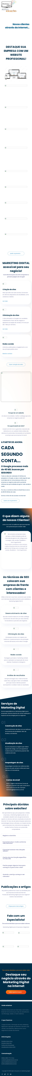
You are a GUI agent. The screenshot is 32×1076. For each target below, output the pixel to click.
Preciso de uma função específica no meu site (14, 858)
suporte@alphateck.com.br (9, 1062)
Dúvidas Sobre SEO (6, 1043)
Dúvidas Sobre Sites (6, 1041)
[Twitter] (5, 1074)
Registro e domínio (9, 835)
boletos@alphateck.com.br (9, 1063)
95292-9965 (4, 1058)
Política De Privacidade (7, 1045)
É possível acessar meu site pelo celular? (14, 850)
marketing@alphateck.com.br (9, 1060)
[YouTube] (10, 1074)
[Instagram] (7, 1074)
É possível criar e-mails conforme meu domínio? (14, 842)
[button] (3, 550)
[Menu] (30, 6)
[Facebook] (2, 1074)
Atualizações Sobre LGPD (8, 1047)
